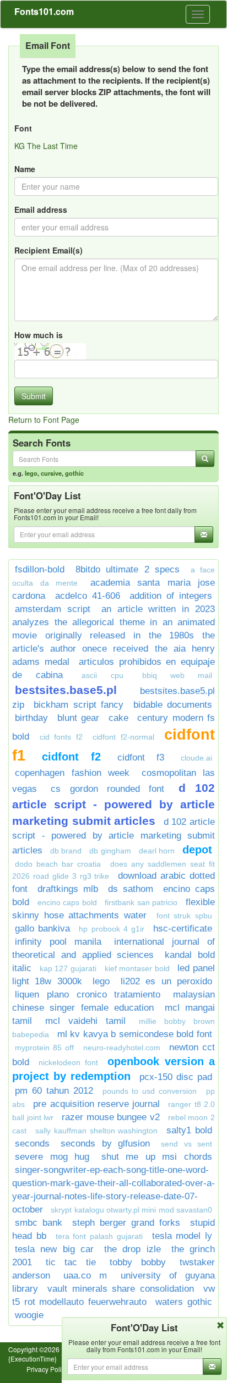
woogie (29, 1315)
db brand (66, 850)
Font (23, 128)
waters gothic (183, 1302)
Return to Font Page (43, 419)
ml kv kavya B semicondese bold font (134, 1034)
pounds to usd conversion (149, 1091)
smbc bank (38, 1222)
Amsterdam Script (52, 609)
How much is (38, 334)
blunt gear (78, 718)
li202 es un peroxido (166, 981)
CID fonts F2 (61, 736)
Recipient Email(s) (48, 250)
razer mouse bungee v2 (111, 1117)
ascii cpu (102, 675)
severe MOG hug (52, 1156)
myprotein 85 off (44, 1047)
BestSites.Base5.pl (66, 690)
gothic (74, 473)
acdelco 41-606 (87, 596)
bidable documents (172, 704)
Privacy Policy (47, 1369)
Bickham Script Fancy (78, 704)
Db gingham (110, 850)
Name (24, 168)
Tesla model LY (182, 1236)
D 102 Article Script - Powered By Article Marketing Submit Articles (113, 804)
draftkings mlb (67, 889)
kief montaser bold (137, 968)
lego (31, 473)
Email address (40, 209)
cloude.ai (196, 757)
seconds (32, 1143)
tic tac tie (71, 1262)
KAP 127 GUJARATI (68, 968)
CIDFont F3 (140, 757)
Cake (118, 718)
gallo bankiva (42, 928)
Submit (33, 395)
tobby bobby (138, 1262)
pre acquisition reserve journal (96, 1104)
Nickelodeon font (68, 1062)
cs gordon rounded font (107, 789)
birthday (31, 718)
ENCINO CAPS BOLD (67, 902)
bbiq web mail (177, 675)
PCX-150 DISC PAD (175, 1077)
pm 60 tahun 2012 (54, 1091)
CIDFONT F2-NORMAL (123, 736)
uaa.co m (85, 1275)
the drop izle (132, 1249)
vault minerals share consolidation (120, 1288)
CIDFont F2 (71, 757)
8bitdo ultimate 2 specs (127, 569)
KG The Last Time (46, 145)
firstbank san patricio (141, 902)
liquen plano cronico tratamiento (87, 994)
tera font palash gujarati (99, 1236)
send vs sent (186, 1143)
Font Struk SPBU (184, 915)
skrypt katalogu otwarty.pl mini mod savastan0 (131, 1209)
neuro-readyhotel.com (121, 1047)
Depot (197, 850)
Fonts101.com (44, 11)
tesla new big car (54, 1249)
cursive (51, 473)
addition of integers (170, 596)
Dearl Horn (157, 850)
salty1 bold (189, 1130)
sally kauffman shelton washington (96, 1130)
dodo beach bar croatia (58, 863)
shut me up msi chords (156, 1156)
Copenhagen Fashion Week (72, 773)
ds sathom (130, 889)
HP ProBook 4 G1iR (111, 928)
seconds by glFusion (105, 1143)
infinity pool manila (58, 941)
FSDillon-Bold (39, 569)
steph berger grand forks (126, 1222)
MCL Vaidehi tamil (85, 1021)
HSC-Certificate (182, 928)
